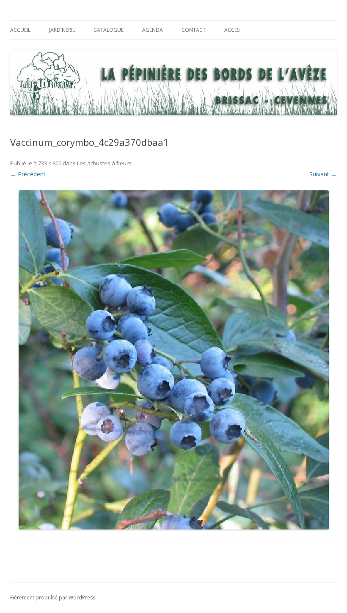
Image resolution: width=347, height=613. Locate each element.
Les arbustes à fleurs (104, 163)
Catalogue (109, 29)
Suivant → (323, 174)
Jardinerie (62, 29)
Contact (194, 29)
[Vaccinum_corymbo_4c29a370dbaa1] (173, 359)
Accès (232, 29)
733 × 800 (49, 163)
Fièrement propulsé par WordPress (52, 597)
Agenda (152, 29)
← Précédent (28, 174)
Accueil (20, 29)
